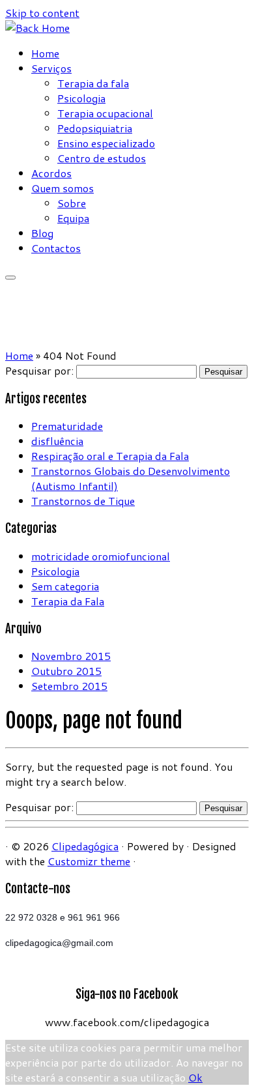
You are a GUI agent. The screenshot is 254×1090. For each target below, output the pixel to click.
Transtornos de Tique (83, 500)
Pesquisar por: (39, 370)
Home (45, 53)
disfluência (57, 440)
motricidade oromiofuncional (100, 556)
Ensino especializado (106, 143)
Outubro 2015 (66, 670)
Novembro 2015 (71, 655)
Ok (195, 1077)
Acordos (51, 172)
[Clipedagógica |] (37, 27)
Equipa (73, 217)
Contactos (56, 247)
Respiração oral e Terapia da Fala (110, 455)
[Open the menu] (10, 278)
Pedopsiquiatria (94, 128)
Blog (42, 232)
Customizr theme (89, 860)
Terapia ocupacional (105, 113)
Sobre (71, 202)
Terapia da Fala (67, 601)
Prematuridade (67, 425)
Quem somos (62, 187)
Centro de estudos (101, 158)
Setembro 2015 (69, 685)
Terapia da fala (93, 83)
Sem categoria (65, 586)
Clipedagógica (85, 846)
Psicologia (81, 98)
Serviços (51, 68)
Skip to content (42, 12)
